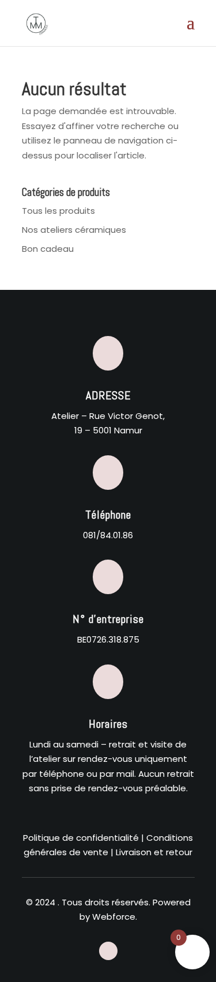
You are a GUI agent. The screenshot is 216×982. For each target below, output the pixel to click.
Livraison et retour (154, 852)
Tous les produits (58, 211)
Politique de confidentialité (81, 838)
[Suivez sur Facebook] (108, 951)
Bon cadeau (48, 249)
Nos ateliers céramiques (74, 230)
